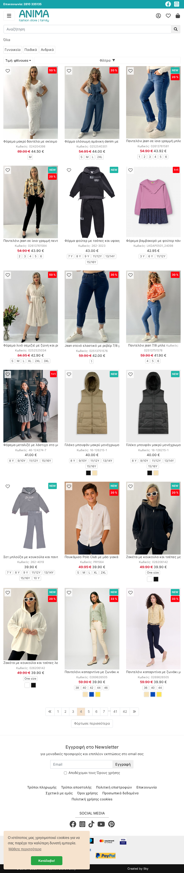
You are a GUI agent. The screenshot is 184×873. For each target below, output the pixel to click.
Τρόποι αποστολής (76, 787)
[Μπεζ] (94, 473)
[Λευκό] (149, 579)
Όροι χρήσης (87, 793)
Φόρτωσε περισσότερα (92, 723)
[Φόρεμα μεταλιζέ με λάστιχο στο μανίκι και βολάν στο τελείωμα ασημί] (30, 406)
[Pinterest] (111, 824)
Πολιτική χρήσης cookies (92, 799)
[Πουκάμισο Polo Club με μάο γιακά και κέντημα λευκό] (92, 518)
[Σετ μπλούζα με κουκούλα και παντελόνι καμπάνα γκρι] (30, 518)
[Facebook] (168, 4)
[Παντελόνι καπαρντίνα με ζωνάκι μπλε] (153, 628)
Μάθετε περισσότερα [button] (25, 849)
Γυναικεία (13, 50)
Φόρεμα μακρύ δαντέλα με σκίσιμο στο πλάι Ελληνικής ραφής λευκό (56, 141)
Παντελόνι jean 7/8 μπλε (146, 345)
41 (115, 711)
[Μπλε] (91, 694)
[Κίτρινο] (98, 694)
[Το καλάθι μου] (178, 16)
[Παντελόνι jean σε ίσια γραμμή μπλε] (153, 102)
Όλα (6, 40)
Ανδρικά (47, 50)
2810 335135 (33, 4)
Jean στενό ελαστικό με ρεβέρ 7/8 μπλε (95, 345)
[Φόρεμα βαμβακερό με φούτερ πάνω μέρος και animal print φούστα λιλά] (153, 202)
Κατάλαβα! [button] (46, 860)
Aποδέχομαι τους (94, 773)
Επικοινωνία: (13, 4)
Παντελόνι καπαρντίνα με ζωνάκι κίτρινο (96, 672)
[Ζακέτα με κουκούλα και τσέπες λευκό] (30, 624)
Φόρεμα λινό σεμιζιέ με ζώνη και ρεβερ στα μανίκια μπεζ (47, 345)
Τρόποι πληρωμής (42, 787)
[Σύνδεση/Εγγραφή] (158, 16)
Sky (146, 868)
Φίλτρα (106, 60)
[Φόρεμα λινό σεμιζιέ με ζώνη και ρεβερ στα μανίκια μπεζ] (30, 307)
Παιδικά (30, 50)
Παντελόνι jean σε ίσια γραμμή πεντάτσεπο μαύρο (41, 241)
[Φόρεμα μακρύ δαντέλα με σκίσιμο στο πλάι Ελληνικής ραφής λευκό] (30, 102)
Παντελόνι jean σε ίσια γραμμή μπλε (153, 141)
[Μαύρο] (88, 473)
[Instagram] (176, 4)
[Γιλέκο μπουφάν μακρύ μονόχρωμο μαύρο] (153, 406)
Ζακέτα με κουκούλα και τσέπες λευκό (33, 663)
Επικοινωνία (146, 787)
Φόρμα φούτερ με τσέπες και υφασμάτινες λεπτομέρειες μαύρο (114, 241)
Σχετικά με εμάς (59, 793)
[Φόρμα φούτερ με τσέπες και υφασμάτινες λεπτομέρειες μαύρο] (92, 202)
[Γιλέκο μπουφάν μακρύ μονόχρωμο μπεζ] (92, 406)
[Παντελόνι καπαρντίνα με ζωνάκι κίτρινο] (92, 628)
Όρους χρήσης (108, 773)
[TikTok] (91, 824)
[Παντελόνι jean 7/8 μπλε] (153, 307)
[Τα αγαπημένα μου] (168, 16)
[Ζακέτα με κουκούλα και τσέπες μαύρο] (153, 518)
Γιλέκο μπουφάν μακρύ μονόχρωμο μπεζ (96, 445)
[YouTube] (101, 824)
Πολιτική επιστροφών (114, 787)
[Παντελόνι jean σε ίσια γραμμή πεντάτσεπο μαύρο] (30, 202)
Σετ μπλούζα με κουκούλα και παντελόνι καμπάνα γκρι (46, 557)
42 (125, 711)
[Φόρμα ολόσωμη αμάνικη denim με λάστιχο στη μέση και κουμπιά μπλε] (92, 102)
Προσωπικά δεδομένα (120, 793)
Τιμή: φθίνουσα (16, 60)
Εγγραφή (123, 764)
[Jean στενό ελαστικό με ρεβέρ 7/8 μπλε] (92, 307)
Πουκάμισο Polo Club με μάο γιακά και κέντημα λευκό (106, 557)
